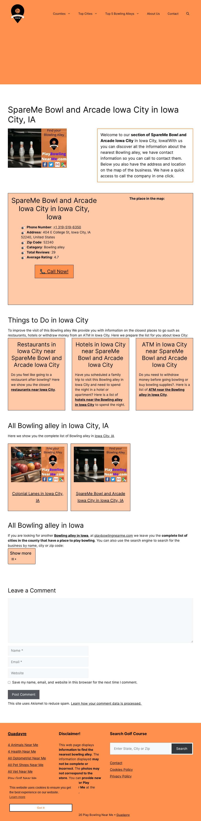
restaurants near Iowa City (33, 390)
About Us (153, 13)
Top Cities (85, 13)
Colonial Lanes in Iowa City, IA (37, 497)
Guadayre (17, 733)
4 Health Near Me (22, 752)
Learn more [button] (17, 797)
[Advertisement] (100, 56)
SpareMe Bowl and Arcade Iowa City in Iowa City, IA (100, 497)
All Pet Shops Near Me (25, 765)
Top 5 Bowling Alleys (119, 13)
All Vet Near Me (20, 772)
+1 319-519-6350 (67, 227)
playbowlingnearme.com (113, 536)
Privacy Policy (121, 776)
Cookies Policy (121, 770)
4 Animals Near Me (23, 745)
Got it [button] (41, 807)
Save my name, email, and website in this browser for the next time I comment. (74, 682)
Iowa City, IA (104, 436)
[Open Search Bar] (187, 14)
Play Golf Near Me (22, 778)
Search (181, 749)
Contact (173, 13)
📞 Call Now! (54, 271)
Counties (59, 13)
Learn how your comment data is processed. (106, 703)
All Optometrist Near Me (27, 758)
